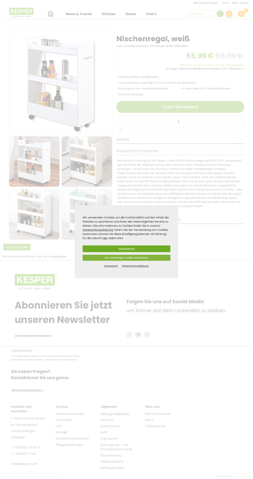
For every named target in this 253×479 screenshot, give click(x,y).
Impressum (111, 266)
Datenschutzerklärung (98, 230)
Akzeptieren (126, 249)
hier (105, 238)
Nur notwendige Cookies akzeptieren (127, 257)
